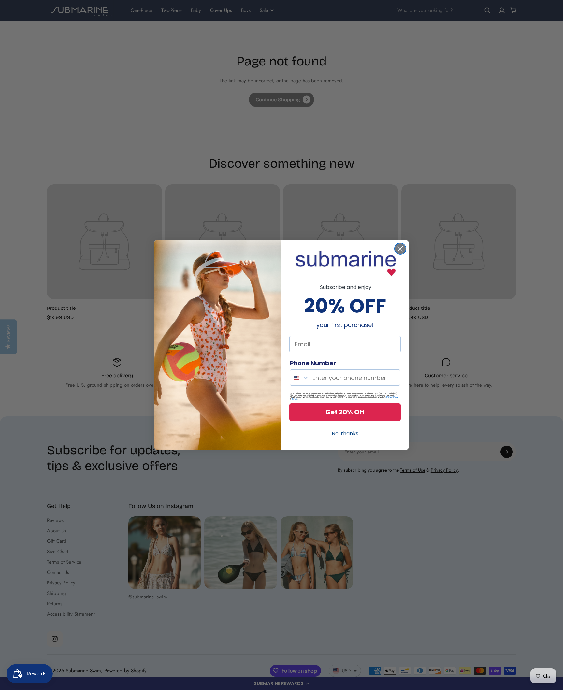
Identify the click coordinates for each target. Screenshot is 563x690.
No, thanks (345, 433)
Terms (294, 399)
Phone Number (313, 363)
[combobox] (299, 377)
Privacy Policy (392, 397)
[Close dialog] (400, 248)
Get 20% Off (345, 412)
